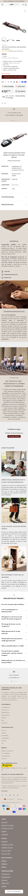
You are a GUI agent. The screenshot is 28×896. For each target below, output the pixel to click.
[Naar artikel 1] (4, 40)
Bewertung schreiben (14, 436)
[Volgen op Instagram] (10, 795)
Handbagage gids (5, 877)
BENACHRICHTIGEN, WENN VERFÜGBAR (14, 77)
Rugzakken (3, 831)
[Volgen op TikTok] (18, 795)
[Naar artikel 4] (18, 40)
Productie (3, 733)
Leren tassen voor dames (7, 825)
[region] (14, 113)
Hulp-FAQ (3, 718)
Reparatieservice (5, 712)
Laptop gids (4, 880)
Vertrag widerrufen (14, 891)
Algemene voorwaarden (7, 751)
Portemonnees (4, 834)
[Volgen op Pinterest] (14, 795)
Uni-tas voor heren (5, 854)
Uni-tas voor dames (6, 850)
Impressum (4, 758)
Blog (2, 720)
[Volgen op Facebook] (2, 795)
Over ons (3, 730)
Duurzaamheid (4, 735)
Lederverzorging (5, 874)
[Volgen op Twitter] (6, 795)
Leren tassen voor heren (7, 828)
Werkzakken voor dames (7, 844)
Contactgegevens (5, 707)
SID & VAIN (4, 45)
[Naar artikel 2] (8, 40)
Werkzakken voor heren (7, 847)
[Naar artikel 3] (13, 40)
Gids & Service (5, 710)
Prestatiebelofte (5, 738)
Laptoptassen (4, 841)
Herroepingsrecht (5, 756)
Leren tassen (4, 822)
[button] (5, 51)
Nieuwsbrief (4, 723)
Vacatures (3, 741)
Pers (2, 743)
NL (17, 58)
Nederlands (19, 799)
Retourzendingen (5, 715)
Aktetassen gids (5, 883)
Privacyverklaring (5, 753)
